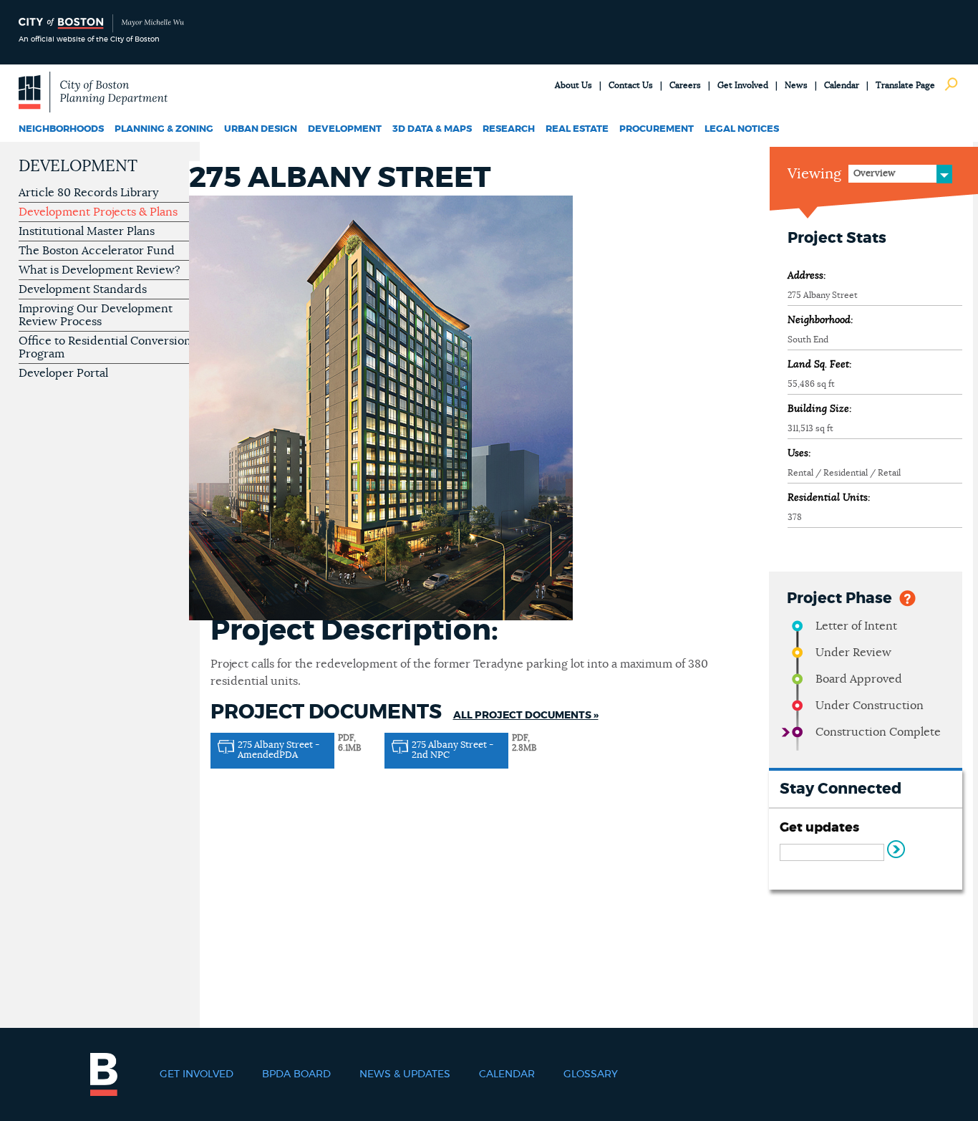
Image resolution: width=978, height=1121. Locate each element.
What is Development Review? (99, 270)
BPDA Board (296, 1074)
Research (509, 129)
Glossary (590, 1074)
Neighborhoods (61, 129)
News (796, 85)
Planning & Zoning (164, 129)
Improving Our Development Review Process (96, 315)
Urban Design (260, 129)
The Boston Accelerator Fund (97, 250)
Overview (874, 173)
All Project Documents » (526, 716)
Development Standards (83, 289)
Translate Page (905, 85)
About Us (573, 85)
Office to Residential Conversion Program (105, 347)
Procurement (656, 129)
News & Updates (404, 1074)
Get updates (819, 828)
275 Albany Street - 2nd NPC (452, 750)
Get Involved (742, 85)
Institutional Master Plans (87, 231)
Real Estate (577, 129)
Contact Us (631, 85)
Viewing (814, 174)
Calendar (841, 85)
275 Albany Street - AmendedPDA (278, 750)
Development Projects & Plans (98, 212)
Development (345, 129)
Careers (685, 85)
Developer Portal (63, 373)
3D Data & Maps (432, 129)
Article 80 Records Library (88, 192)
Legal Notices (742, 129)
